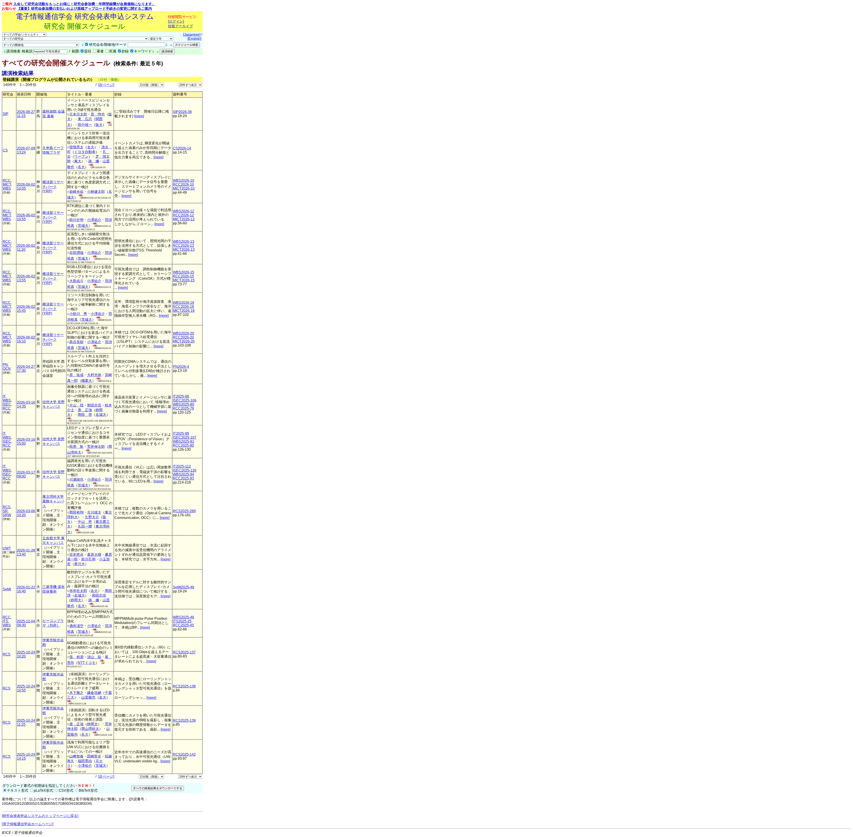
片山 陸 (76, 405)
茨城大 (83, 225)
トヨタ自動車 (85, 152)
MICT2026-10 (184, 188)
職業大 (86, 381)
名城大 (101, 415)
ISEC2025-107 (184, 437)
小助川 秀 (78, 314)
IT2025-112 (182, 466)
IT (4, 396)
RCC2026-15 (183, 276)
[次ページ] (106, 85)
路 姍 (93, 161)
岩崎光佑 (76, 191)
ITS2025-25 (182, 621)
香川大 (79, 564)
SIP (5, 114)
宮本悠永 (76, 554)
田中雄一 (85, 125)
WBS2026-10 (183, 180)
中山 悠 (85, 522)
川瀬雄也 (76, 479)
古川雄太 (94, 512)
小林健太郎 (96, 191)
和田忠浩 (94, 405)
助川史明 (76, 220)
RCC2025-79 (183, 408)
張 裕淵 (76, 657)
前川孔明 (88, 559)
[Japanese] (191, 34)
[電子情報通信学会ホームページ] (27, 824)
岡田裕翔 (76, 512)
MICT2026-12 (184, 219)
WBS (7, 188)
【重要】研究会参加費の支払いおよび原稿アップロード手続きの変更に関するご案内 (84, 8)
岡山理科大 (90, 729)
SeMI (7, 589)
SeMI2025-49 (183, 587)
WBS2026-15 (183, 272)
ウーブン (81, 156)
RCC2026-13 (183, 245)
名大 (90, 147)
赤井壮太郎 (78, 591)
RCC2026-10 (183, 184)
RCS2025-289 (184, 511)
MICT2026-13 (184, 249)
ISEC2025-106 (184, 400)
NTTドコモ (87, 663)
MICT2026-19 (184, 311)
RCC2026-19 (183, 307)
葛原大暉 (94, 554)
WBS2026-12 (183, 211)
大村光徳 (94, 375)
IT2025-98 (181, 396)
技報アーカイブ (180, 26)
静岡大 (76, 600)
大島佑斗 (76, 281)
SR (5, 511)
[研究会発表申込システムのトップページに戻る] (40, 816)
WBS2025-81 (183, 441)
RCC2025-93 (183, 478)
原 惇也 (98, 114)
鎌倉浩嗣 (94, 693)
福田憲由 (85, 761)
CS (5, 150)
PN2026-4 (181, 367)
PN (5, 365)
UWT (7, 548)
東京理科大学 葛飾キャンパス (53, 501)
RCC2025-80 (183, 445)
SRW (7, 515)
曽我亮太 (76, 147)
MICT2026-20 (184, 341)
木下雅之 (76, 693)
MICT (7, 184)
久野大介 (92, 517)
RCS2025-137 (184, 652)
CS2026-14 (182, 148)
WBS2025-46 (183, 617)
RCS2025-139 (184, 720)
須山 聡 (94, 657)
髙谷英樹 (76, 342)
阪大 (99, 125)
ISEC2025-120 (184, 470)
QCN (7, 369)
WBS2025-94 (183, 474)
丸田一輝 (85, 526)
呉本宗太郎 (78, 114)
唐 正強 (85, 410)
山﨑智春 (76, 756)
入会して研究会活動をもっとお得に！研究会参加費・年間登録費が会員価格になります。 (84, 4)
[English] (194, 38)
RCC (7, 180)
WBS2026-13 (183, 241)
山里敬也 (88, 697)
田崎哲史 (94, 756)
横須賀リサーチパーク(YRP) (53, 186)
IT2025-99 (181, 433)
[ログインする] (109, 125)
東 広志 (85, 119)
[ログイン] (176, 21)
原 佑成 (76, 375)
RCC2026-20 (183, 337)
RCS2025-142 (184, 754)
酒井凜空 (76, 626)
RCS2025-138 (184, 686)
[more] (139, 116)
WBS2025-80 (183, 404)
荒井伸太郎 (96, 446)
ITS (5, 621)
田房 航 (76, 446)
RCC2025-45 (183, 625)
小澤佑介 (94, 220)
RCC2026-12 (183, 215)
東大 (77, 161)
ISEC (7, 404)
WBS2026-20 (183, 333)
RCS (6, 507)
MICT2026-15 (184, 280)
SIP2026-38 (182, 112)
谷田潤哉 (76, 253)
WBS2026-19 (183, 303)
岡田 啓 (85, 415)
